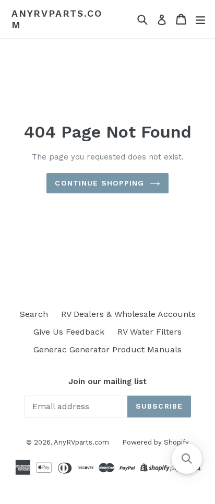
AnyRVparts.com (56, 19)
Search (34, 314)
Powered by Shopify (155, 442)
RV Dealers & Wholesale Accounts (128, 314)
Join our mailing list (107, 381)
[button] (187, 459)
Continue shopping (99, 183)
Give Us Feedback (68, 332)
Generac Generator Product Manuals (107, 349)
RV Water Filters (149, 332)
